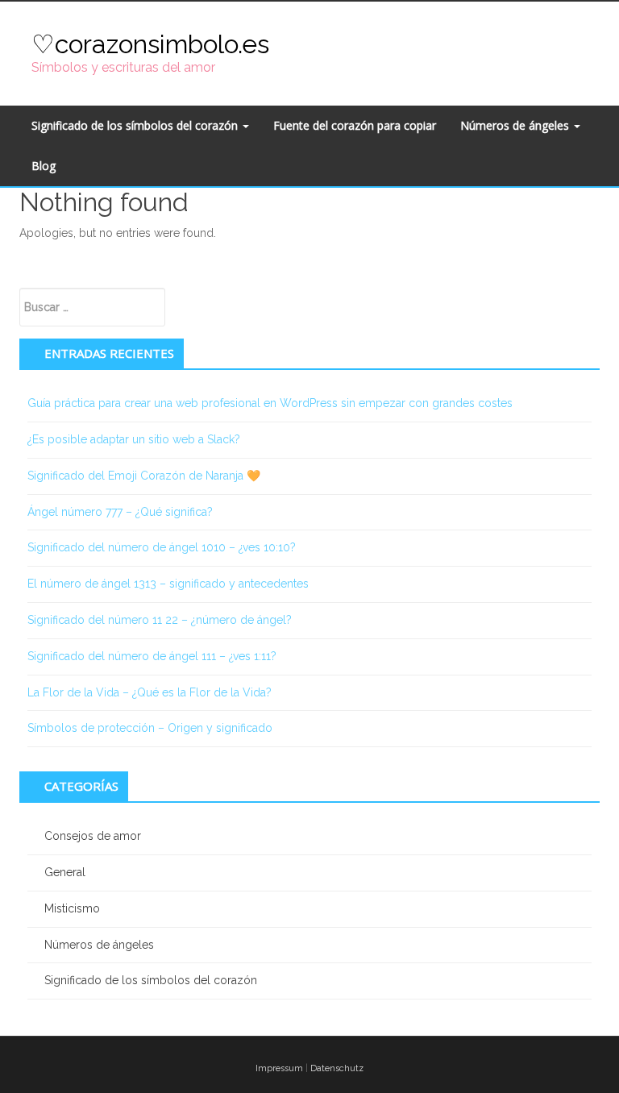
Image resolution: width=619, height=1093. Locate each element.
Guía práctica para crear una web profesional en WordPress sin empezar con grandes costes (270, 403)
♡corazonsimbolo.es (150, 44)
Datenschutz (337, 1068)
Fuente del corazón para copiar (354, 125)
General (64, 872)
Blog (43, 165)
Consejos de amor (92, 835)
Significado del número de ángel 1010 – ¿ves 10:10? (161, 547)
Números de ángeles (516, 125)
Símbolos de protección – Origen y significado (149, 727)
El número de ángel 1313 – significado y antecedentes (168, 583)
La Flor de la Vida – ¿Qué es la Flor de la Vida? (149, 692)
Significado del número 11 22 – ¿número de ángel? (159, 619)
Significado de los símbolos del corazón (136, 125)
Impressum (279, 1068)
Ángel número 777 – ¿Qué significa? (120, 511)
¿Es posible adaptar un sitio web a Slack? (133, 439)
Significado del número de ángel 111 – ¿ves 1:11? (151, 656)
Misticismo (72, 908)
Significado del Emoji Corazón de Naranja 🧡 (143, 475)
